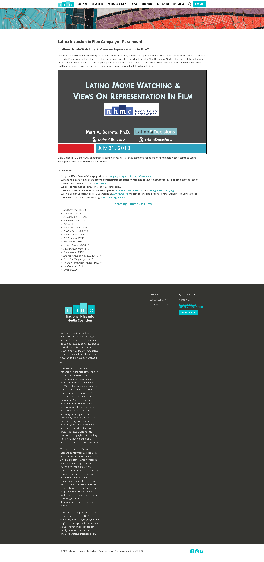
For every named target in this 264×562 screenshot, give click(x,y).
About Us (82, 4)
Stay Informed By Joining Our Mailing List (191, 306)
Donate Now (188, 312)
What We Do (97, 4)
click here (101, 183)
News (134, 4)
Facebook (120, 190)
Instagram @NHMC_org (161, 190)
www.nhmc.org (120, 193)
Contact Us (178, 4)
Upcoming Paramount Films (132, 204)
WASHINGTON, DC (159, 305)
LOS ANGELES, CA (159, 300)
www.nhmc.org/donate (113, 197)
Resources (147, 4)
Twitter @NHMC (135, 190)
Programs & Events (118, 4)
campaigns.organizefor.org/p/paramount (131, 176)
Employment (163, 4)
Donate (199, 4)
